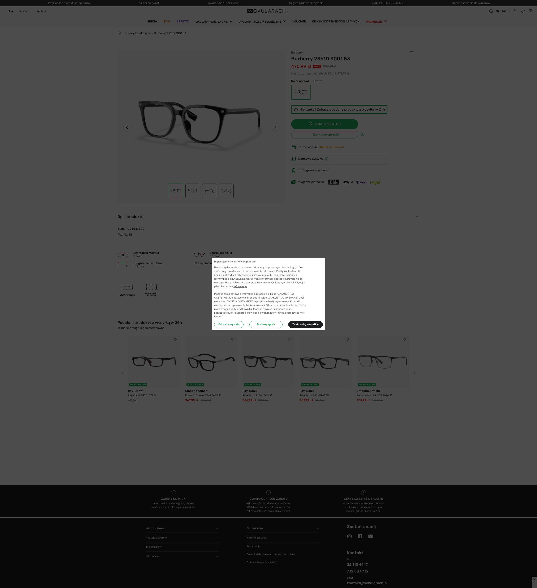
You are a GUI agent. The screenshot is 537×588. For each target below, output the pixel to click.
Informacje (240, 286)
